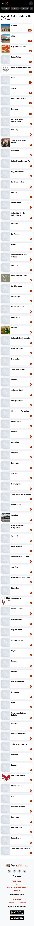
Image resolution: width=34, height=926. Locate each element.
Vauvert (14, 536)
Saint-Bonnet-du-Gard (20, 848)
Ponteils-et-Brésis (18, 806)
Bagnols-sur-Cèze (18, 46)
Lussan (14, 765)
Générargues (16, 296)
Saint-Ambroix (17, 390)
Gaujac (14, 723)
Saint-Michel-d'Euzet (20, 557)
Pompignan (16, 484)
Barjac (14, 661)
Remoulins (15, 359)
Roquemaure (16, 827)
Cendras (14, 192)
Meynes (14, 452)
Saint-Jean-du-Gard (19, 744)
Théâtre (16, 8)
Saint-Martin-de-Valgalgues (18, 214)
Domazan (15, 692)
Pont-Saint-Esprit (18, 98)
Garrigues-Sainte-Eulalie (18, 714)
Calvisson (15, 150)
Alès (13, 36)
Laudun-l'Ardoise (18, 734)
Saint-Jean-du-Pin (18, 369)
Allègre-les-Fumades (20, 411)
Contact (17, 891)
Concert (6, 8)
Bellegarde (16, 421)
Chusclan (15, 223)
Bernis (14, 671)
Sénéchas (15, 588)
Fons (13, 702)
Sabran (14, 380)
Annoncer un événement (17, 903)
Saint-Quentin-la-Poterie (18, 141)
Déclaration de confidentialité (17, 887)
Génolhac (15, 442)
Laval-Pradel (16, 619)
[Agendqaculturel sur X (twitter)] (9, 871)
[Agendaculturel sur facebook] (14, 871)
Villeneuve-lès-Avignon (21, 67)
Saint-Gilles (16, 57)
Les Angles (15, 130)
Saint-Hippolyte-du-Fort (21, 161)
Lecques (14, 754)
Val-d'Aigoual (16, 546)
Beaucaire (15, 317)
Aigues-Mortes (17, 171)
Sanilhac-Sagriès (18, 609)
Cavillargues (16, 286)
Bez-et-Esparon (17, 682)
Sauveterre (16, 598)
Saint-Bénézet (17, 838)
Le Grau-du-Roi (17, 182)
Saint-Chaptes (17, 348)
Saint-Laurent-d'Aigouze (17, 526)
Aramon (14, 244)
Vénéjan (14, 265)
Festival (25, 8)
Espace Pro (17, 899)
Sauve (13, 88)
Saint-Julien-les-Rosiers (21, 494)
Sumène (14, 567)
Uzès (13, 78)
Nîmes (14, 25)
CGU (17, 884)
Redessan (15, 817)
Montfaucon (16, 786)
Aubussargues (17, 640)
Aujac (13, 650)
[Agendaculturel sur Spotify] (24, 871)
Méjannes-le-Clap (18, 775)
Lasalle (14, 432)
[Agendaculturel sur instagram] (19, 871)
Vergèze (14, 515)
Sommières (16, 202)
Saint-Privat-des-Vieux (20, 577)
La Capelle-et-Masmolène (17, 120)
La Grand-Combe (18, 307)
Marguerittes (17, 400)
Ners (13, 796)
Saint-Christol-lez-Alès (20, 338)
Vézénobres (16, 504)
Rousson (14, 109)
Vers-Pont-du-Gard (19, 275)
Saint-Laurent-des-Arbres (19, 256)
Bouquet (15, 463)
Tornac (14, 473)
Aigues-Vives (16, 629)
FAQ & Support (17, 881)
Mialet (14, 327)
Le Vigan (15, 234)
